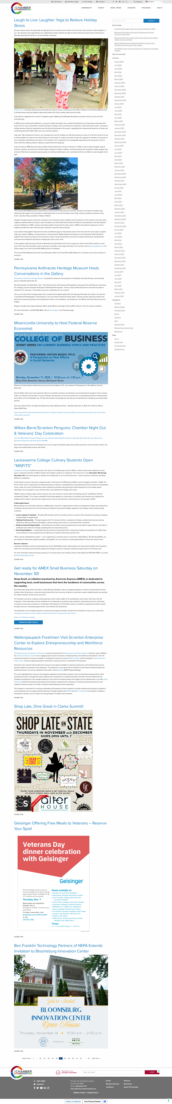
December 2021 (119, 258)
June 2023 (118, 195)
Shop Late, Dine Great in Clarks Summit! (48, 706)
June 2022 (118, 237)
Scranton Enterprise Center (26, 656)
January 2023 (119, 212)
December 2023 (120, 174)
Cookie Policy (93, 1093)
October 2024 (119, 139)
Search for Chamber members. (24, 617)
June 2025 (118, 111)
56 (57, 1058)
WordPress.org (119, 349)
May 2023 (117, 198)
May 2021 (117, 282)
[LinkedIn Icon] (123, 2)
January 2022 (119, 254)
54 (48, 1058)
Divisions (127, 1081)
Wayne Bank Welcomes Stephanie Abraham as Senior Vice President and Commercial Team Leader (134, 44)
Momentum (118, 332)
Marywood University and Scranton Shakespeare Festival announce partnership (134, 33)
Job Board (57, 2)
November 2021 (119, 261)
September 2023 (120, 184)
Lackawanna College (21, 470)
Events (116, 314)
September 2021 (120, 268)
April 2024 (118, 160)
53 (44, 1058)
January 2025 (119, 128)
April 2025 (118, 118)
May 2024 (117, 156)
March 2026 (118, 79)
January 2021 (119, 296)
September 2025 (120, 100)
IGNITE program (74, 658)
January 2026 (119, 86)
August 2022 (119, 230)
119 (88, 1058)
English (151, 1)
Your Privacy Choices (92, 1101)
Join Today (88, 2)
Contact (101, 2)
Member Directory (112, 1084)
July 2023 (117, 191)
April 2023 (118, 202)
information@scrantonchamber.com (83, 1089)
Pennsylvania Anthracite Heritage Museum (29, 278)
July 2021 (117, 275)
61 (77, 1058)
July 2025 (117, 107)
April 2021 (117, 286)
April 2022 (118, 244)
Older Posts (95, 1058)
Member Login (72, 2)
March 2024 (118, 163)
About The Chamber (131, 1087)
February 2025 (119, 125)
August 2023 (119, 188)
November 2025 (120, 93)
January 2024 (119, 170)
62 (81, 1058)
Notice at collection (73, 1101)
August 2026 (119, 62)
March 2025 (118, 121)
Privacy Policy (79, 1093)
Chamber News (119, 311)
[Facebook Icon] (113, 2)
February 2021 (119, 293)
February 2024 (119, 167)
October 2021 (119, 265)
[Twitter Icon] (116, 2)
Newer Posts (27, 1058)
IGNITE (68, 691)
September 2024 (120, 142)
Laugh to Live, (19, 110)
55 (52, 1058)
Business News (119, 307)
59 (69, 1058)
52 (40, 1058)
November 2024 (120, 135)
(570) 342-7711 (81, 1086)
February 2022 (119, 251)
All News (117, 304)
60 (73, 1058)
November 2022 (120, 219)
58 (65, 1058)
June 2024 (118, 153)
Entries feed (118, 342)
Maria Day (59, 670)
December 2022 (120, 216)
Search (139, 2)
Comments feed (120, 346)
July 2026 (117, 65)
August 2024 (119, 146)
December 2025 (120, 90)
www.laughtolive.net (97, 246)
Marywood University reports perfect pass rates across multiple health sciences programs (136, 39)
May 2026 (117, 72)
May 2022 (117, 240)
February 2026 (119, 83)
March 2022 (118, 247)
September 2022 (120, 226)
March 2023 (118, 205)
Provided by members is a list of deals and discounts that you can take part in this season (45, 613)
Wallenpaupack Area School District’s (75, 653)
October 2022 (119, 223)
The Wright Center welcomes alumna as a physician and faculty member (136, 50)
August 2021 (118, 272)
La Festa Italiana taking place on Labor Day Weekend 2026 (134, 29)
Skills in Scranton (80, 691)
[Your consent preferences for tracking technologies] (168, 1100)
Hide (116, 321)
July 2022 (117, 233)
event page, (54, 310)
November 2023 (120, 177)
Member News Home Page (123, 328)
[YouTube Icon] (120, 2)
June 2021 (118, 279)
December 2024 (120, 132)
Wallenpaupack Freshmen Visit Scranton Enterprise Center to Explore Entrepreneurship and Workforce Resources (58, 643)
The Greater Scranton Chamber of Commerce (30, 653)
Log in (116, 339)
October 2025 (119, 97)
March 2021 (118, 289)
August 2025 (119, 104)
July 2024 (117, 149)
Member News (119, 325)
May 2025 (117, 114)
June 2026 (118, 69)
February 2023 (119, 209)
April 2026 (118, 76)
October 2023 (119, 181)
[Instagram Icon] (126, 2)
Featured (117, 318)
